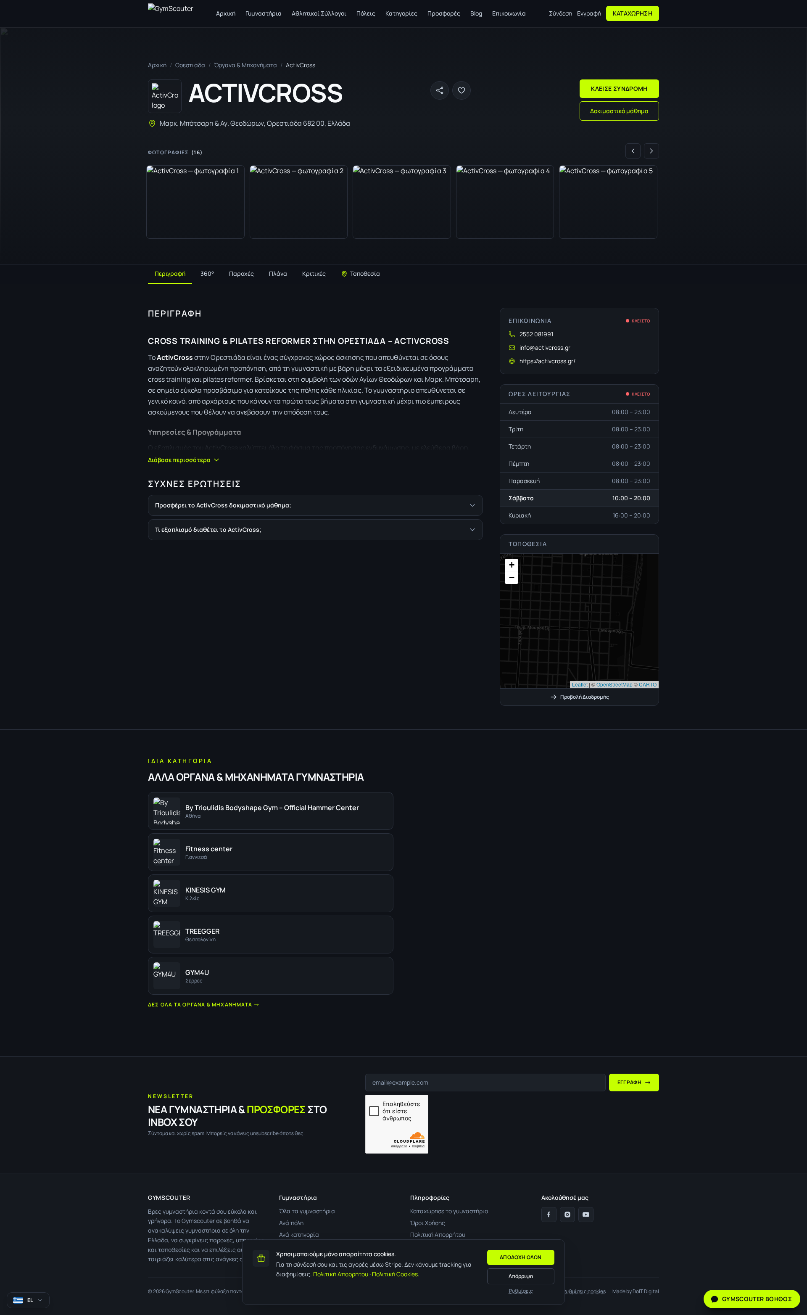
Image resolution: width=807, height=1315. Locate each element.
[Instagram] (567, 1214)
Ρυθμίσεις (521, 1291)
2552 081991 (536, 334)
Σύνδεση (560, 13)
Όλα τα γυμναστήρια (307, 1211)
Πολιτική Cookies (395, 1274)
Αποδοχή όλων (521, 1257)
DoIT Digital (646, 1291)
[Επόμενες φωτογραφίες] (651, 150)
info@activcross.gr (545, 347)
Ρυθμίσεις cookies (584, 1291)
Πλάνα (278, 273)
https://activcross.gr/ (547, 361)
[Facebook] (548, 1214)
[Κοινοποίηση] (439, 90)
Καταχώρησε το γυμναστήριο (449, 1211)
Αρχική (225, 13)
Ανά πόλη (291, 1223)
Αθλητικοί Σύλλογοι (319, 13)
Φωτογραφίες (175, 152)
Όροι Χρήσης (427, 1223)
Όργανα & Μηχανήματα (245, 65)
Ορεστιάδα (190, 65)
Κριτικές (314, 273)
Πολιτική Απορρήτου (340, 1274)
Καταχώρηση (633, 13)
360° (207, 273)
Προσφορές (443, 13)
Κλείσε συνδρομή (619, 88)
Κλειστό (641, 321)
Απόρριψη (521, 1276)
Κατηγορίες (401, 13)
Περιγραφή (170, 273)
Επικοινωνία (509, 13)
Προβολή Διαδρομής (584, 696)
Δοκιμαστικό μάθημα (619, 111)
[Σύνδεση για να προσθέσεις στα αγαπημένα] (461, 90)
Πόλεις (365, 13)
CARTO (648, 684)
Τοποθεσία (365, 273)
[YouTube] (585, 1214)
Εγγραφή (589, 13)
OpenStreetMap (614, 684)
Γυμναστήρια (263, 13)
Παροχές (241, 273)
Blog (476, 13)
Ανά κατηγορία (299, 1234)
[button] (579, 621)
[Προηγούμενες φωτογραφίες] (633, 150)
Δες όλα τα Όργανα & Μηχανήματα (200, 1004)
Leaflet (580, 684)
